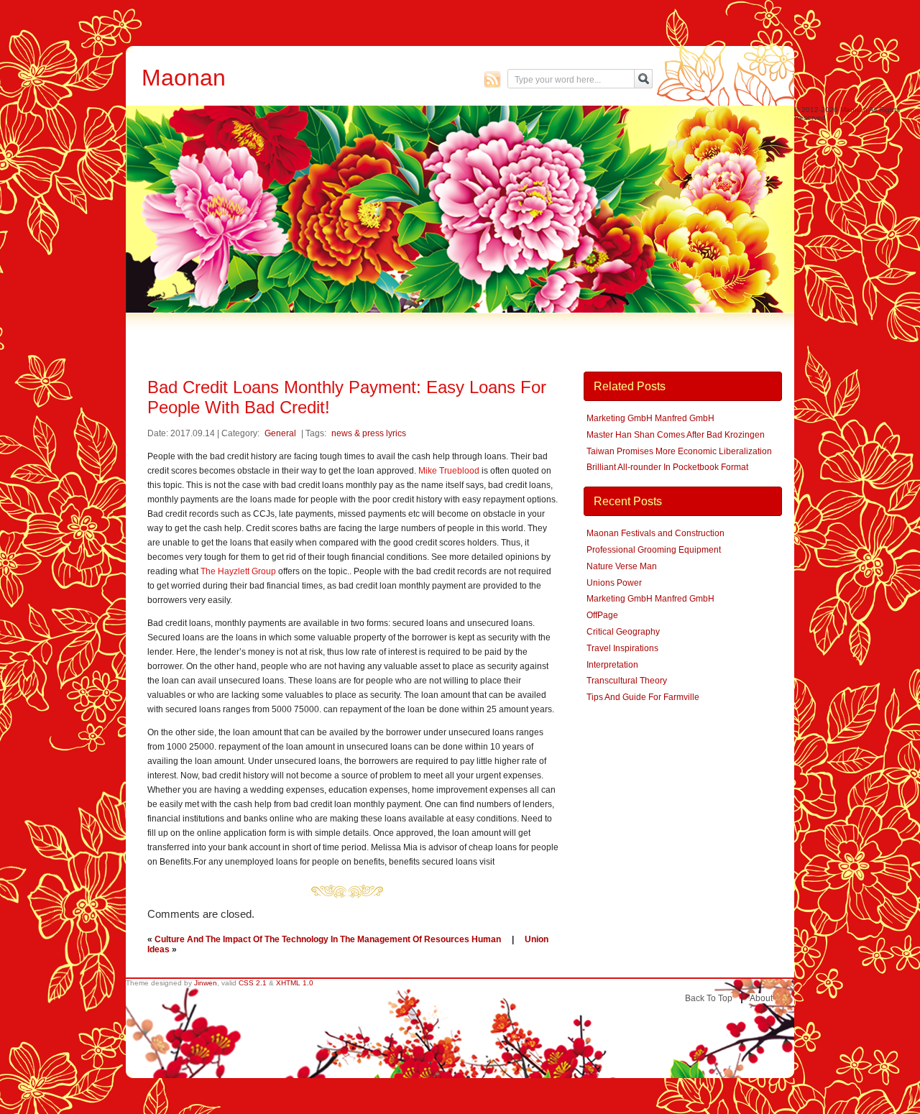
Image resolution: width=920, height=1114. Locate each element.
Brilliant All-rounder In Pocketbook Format (667, 467)
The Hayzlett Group (238, 571)
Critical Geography (623, 632)
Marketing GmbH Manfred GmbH (650, 418)
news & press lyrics (368, 433)
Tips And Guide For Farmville (642, 697)
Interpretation (612, 665)
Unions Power (614, 583)
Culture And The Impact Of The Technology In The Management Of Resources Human (328, 939)
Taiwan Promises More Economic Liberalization (679, 451)
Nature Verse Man (621, 566)
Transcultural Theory (626, 681)
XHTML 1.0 (294, 983)
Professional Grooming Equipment (653, 550)
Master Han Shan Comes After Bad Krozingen (675, 435)
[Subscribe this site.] (492, 79)
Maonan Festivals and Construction (655, 533)
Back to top (708, 998)
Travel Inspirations (622, 648)
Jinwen (205, 983)
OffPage (602, 615)
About (761, 998)
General (280, 433)
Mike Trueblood (448, 471)
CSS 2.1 (253, 983)
